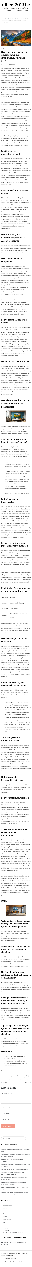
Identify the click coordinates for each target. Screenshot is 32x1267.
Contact (7, 1228)
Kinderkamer (6, 1214)
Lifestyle (5, 1217)
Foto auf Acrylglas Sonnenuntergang (16, 1056)
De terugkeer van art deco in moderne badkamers (14, 1169)
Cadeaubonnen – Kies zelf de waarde (16, 1061)
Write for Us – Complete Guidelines (15, 1262)
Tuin (4, 1222)
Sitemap (7, 1230)
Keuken (5, 1211)
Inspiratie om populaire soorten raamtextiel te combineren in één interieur (8, 1079)
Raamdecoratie (7, 1219)
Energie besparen (7, 1205)
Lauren (5, 64)
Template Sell (9, 1255)
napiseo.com (4, 1244)
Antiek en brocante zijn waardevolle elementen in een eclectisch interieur (23, 1079)
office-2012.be (16, 4)
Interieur (3, 48)
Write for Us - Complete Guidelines (14, 1232)
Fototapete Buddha (11, 1059)
